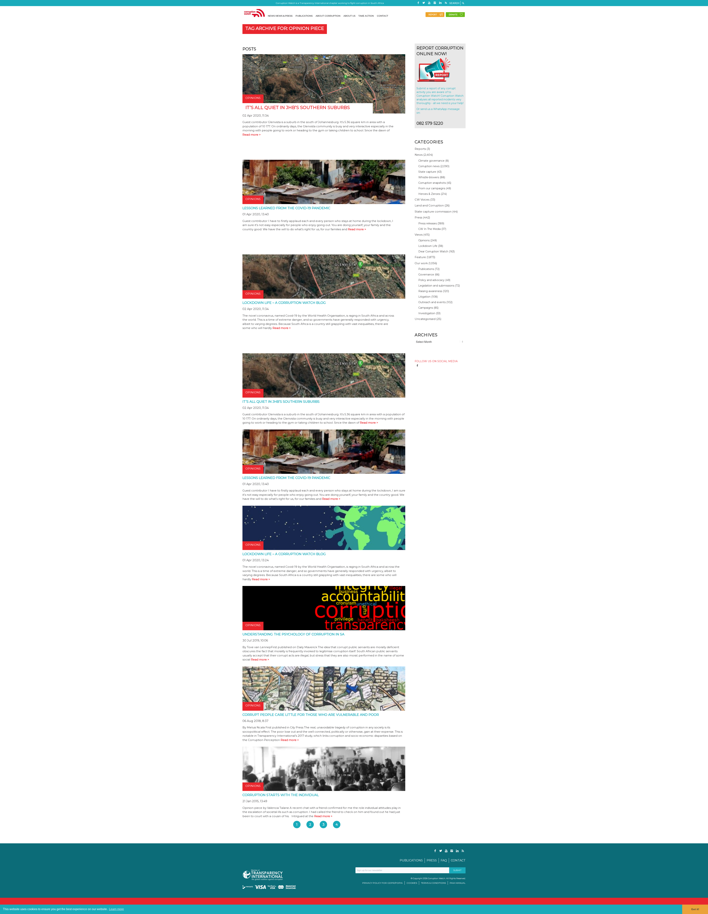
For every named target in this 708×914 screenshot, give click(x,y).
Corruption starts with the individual (280, 795)
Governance (426, 274)
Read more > (251, 134)
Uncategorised (425, 319)
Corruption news (429, 166)
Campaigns (425, 307)
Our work (421, 263)
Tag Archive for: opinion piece (284, 28)
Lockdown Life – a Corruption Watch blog (284, 303)
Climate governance (431, 160)
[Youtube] (429, 3)
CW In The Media (429, 229)
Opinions (424, 240)
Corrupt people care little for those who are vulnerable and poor (310, 715)
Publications (426, 269)
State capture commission (433, 211)
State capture (427, 171)
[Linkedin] (440, 3)
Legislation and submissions (436, 285)
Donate (453, 14)
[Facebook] (418, 3)
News (419, 154)
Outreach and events (432, 302)
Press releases (427, 223)
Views (419, 234)
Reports (420, 149)
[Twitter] (423, 3)
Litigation (424, 296)
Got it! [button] (695, 909)
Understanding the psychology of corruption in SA (293, 634)
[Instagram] (435, 3)
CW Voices (422, 199)
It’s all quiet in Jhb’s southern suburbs (281, 402)
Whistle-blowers (428, 177)
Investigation (426, 313)
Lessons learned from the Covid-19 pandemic (286, 208)
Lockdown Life (427, 246)
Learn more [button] (116, 909)
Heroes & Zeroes (429, 194)
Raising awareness (430, 291)
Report (432, 14)
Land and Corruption (429, 205)
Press (418, 217)
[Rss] (446, 3)
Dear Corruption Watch (433, 251)
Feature (420, 257)
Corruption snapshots (432, 182)
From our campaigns (431, 188)
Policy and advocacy (431, 280)
